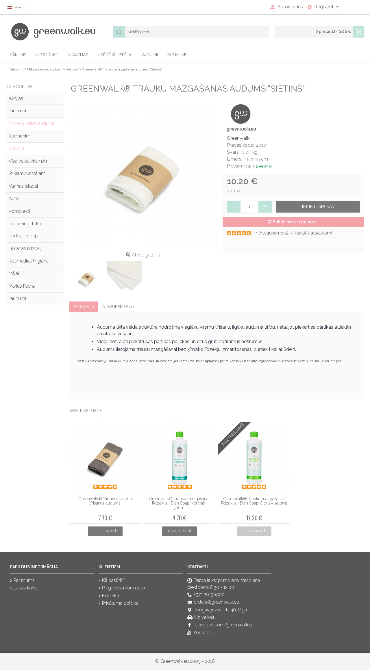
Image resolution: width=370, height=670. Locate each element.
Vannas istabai (23, 186)
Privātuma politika (120, 603)
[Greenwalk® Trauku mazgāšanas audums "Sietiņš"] (143, 176)
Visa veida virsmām (29, 161)
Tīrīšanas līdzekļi (25, 248)
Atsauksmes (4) (118, 306)
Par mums (24, 580)
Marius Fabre (22, 286)
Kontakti (110, 595)
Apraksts (84, 306)
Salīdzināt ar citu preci (295, 221)
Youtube (202, 632)
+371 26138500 (209, 594)
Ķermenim (19, 136)
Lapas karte (25, 588)
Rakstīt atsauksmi (313, 233)
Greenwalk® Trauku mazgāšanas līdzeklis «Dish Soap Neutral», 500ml (179, 503)
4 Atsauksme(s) (271, 233)
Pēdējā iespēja (23, 236)
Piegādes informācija (123, 588)
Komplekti (19, 211)
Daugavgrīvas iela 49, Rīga (220, 610)
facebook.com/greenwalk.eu (224, 625)
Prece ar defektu (25, 223)
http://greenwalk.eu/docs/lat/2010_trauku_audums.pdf (296, 361)
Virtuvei (16, 148)
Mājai (14, 273)
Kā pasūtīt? (113, 580)
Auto (14, 198)
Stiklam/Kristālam (27, 173)
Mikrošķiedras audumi (31, 123)
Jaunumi (17, 110)
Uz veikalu (205, 617)
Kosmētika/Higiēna (29, 261)
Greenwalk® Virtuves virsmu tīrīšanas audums (105, 500)
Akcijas (16, 98)
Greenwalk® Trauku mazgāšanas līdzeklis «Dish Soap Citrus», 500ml (254, 500)
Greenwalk (238, 138)
